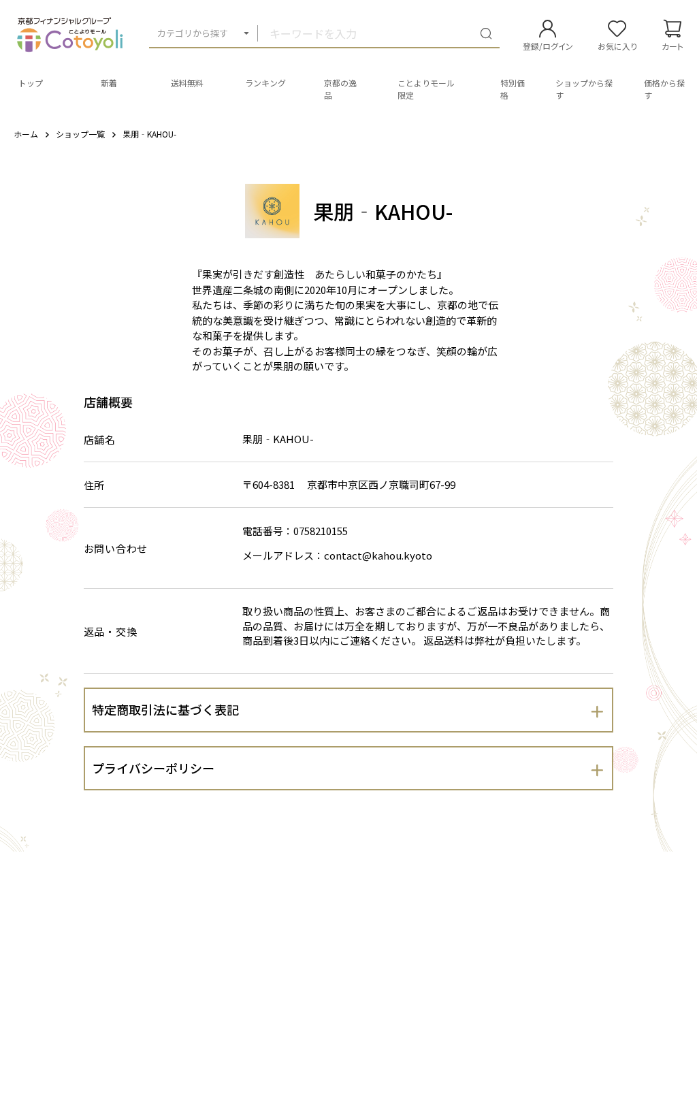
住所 (95, 485)
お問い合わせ (116, 548)
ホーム (26, 134)
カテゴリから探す (192, 33)
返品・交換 (110, 631)
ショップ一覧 (80, 134)
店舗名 (100, 439)
